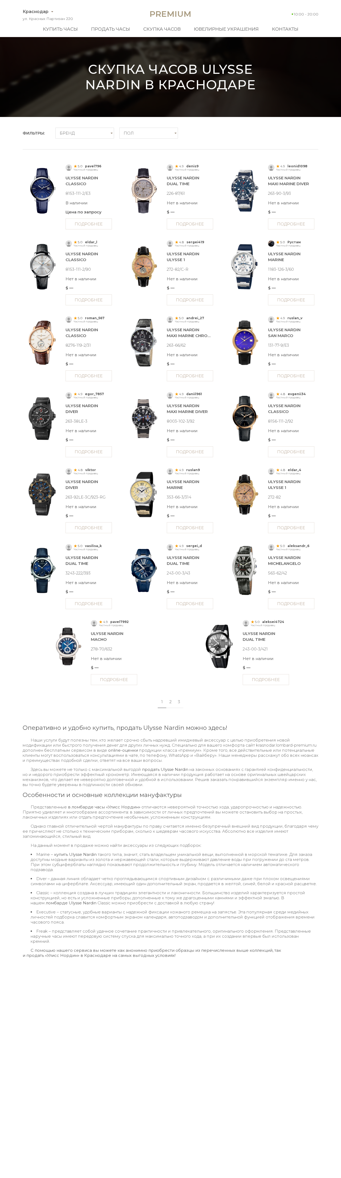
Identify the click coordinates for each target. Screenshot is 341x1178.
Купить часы (60, 29)
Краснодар (35, 11)
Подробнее (89, 223)
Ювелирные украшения (226, 29)
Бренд (67, 133)
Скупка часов (162, 29)
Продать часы (110, 29)
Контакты (285, 29)
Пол (129, 133)
